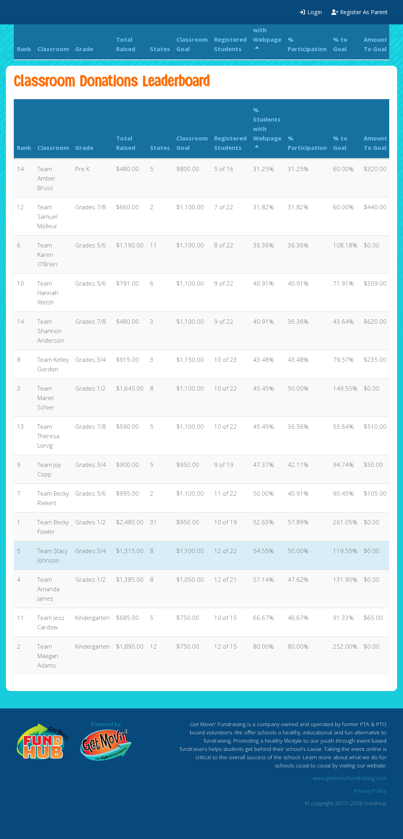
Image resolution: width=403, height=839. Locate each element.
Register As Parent (363, 12)
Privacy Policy (370, 790)
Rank (24, 147)
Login (314, 12)
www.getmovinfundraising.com (349, 778)
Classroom (53, 147)
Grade (84, 147)
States (160, 147)
